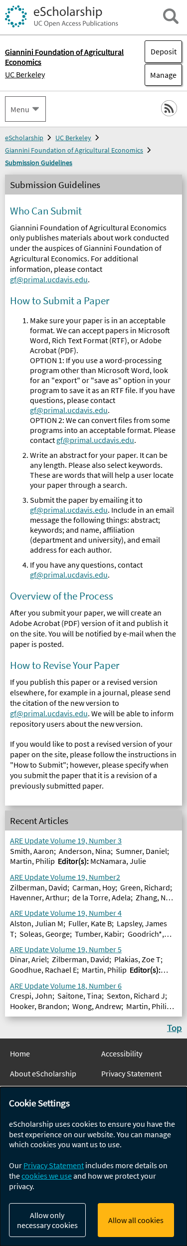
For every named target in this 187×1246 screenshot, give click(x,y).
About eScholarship (43, 1073)
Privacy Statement (131, 1073)
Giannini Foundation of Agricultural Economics (74, 150)
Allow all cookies (136, 1220)
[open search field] (171, 16)
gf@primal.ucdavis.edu (49, 279)
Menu (19, 109)
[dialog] (93, 1166)
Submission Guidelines (38, 162)
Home (20, 1053)
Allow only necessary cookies (47, 1220)
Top (174, 1028)
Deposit (164, 51)
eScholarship (24, 137)
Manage (161, 75)
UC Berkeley (25, 74)
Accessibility (121, 1053)
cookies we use (46, 1176)
